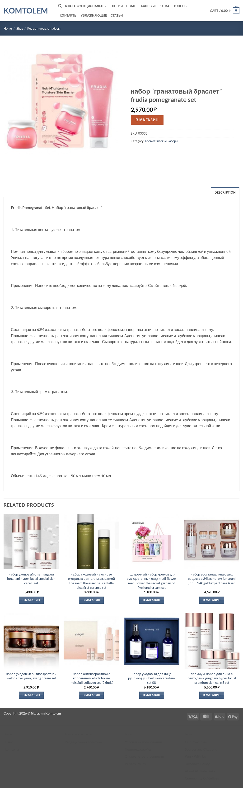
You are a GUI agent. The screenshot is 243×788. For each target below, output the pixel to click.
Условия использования (143, 742)
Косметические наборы (43, 28)
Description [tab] (225, 192)
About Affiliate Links (200, 771)
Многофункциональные (87, 6)
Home (131, 6)
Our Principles (195, 742)
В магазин (147, 120)
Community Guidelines (202, 778)
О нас (165, 6)
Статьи (117, 15)
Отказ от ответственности (144, 756)
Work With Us (195, 756)
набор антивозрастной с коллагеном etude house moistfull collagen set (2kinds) (91, 678)
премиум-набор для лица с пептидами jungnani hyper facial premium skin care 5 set (211, 678)
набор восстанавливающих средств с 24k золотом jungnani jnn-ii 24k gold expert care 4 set (212, 578)
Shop (19, 28)
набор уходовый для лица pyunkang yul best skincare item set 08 (151, 678)
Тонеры (180, 6)
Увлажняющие (94, 15)
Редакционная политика (83, 742)
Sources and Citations (201, 749)
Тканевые (148, 6)
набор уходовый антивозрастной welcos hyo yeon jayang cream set (31, 676)
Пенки (117, 6)
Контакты (68, 15)
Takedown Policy (197, 764)
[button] (225, 10)
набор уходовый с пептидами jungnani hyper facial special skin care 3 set (31, 578)
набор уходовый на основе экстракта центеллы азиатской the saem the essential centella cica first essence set (91, 580)
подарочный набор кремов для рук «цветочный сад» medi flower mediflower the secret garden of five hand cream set (151, 580)
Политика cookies (138, 749)
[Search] (60, 5)
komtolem (26, 10)
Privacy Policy (135, 764)
